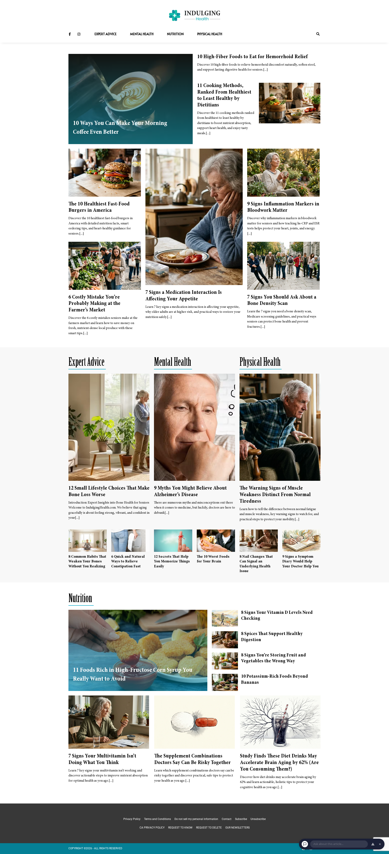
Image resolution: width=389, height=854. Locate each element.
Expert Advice (106, 34)
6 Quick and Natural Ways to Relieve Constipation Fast (128, 562)
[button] (318, 34)
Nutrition (175, 34)
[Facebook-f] (69, 34)
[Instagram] (78, 34)
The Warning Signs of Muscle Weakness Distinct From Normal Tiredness (275, 495)
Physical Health (209, 34)
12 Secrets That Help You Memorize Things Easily (172, 562)
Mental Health (142, 34)
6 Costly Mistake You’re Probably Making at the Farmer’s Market (94, 304)
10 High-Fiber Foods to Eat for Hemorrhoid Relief (252, 57)
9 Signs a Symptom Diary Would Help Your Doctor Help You (300, 562)
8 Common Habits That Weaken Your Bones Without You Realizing (87, 562)
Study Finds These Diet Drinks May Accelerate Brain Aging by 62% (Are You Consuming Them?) (279, 763)
